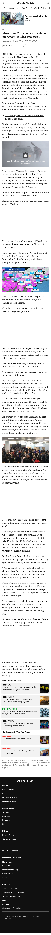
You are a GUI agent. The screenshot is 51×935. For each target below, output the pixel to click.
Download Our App (10, 870)
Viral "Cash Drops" (24, 8)
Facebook (6, 816)
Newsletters (7, 862)
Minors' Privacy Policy (11, 851)
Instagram (6, 820)
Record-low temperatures (15, 201)
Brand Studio (7, 874)
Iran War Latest (8, 794)
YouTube (5, 812)
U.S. (3, 8)
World (36, 8)
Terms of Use (7, 847)
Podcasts (6, 866)
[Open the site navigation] (9, 3)
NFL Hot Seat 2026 (10, 797)
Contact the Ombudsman (12, 908)
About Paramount (9, 888)
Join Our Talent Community (13, 896)
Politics (44, 8)
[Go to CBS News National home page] (25, 3)
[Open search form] (48, 3)
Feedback (6, 904)
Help (4, 900)
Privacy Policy (8, 835)
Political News (8, 789)
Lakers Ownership (9, 801)
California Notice (9, 839)
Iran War (11, 8)
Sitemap (5, 877)
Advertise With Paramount (13, 892)
